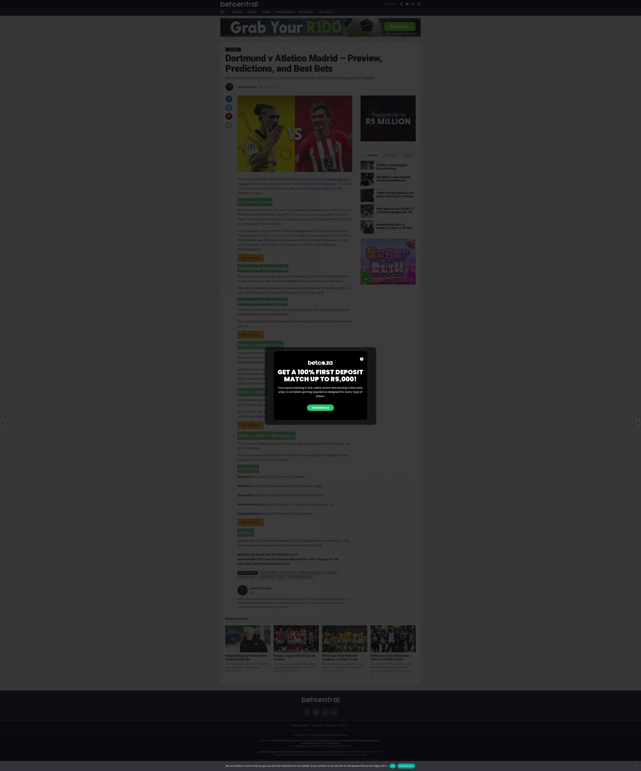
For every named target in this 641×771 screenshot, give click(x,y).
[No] (636, 766)
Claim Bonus (320, 408)
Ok (392, 765)
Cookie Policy (406, 765)
